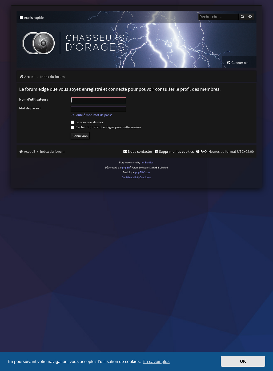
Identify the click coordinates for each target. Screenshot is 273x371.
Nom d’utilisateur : (33, 99)
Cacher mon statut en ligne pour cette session (108, 127)
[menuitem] (237, 63)
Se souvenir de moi (89, 122)
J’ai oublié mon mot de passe (91, 115)
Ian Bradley (147, 162)
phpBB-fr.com (142, 172)
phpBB (126, 167)
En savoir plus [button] (156, 361)
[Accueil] (115, 39)
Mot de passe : (30, 108)
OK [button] (243, 361)
